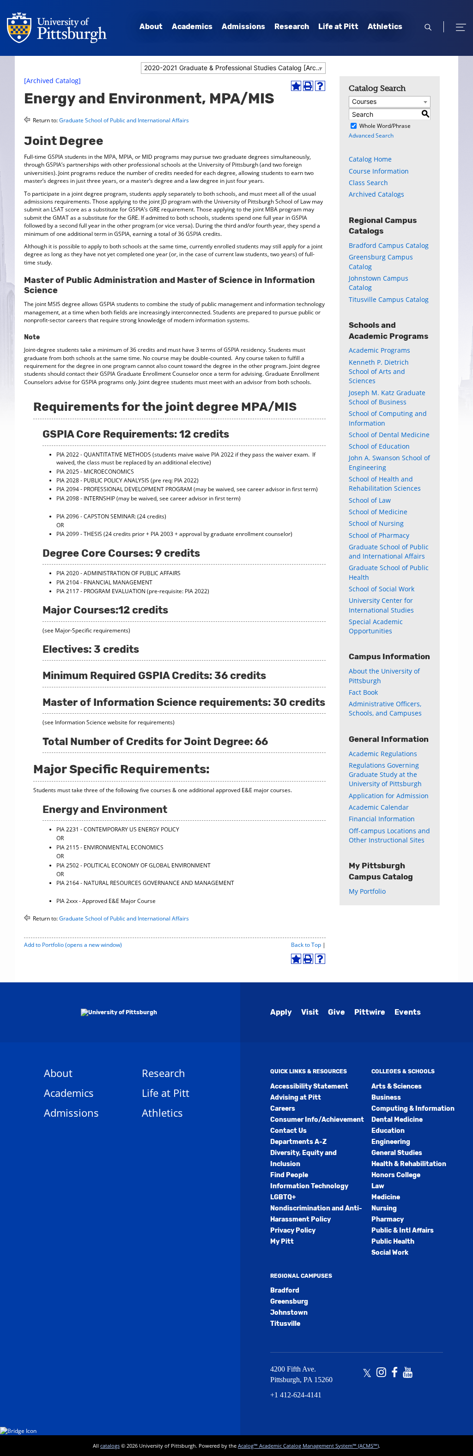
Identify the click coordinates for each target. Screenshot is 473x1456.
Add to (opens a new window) (73, 945)
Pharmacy (387, 1219)
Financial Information (382, 818)
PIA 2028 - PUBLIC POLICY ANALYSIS (102, 480)
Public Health (392, 1241)
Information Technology (309, 1186)
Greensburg (289, 1302)
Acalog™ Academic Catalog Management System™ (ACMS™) (308, 1445)
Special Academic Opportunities (376, 626)
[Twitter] (367, 1373)
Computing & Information (413, 1109)
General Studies (396, 1153)
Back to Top (306, 945)
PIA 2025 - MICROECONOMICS (95, 471)
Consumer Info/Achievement (317, 1120)
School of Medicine (378, 511)
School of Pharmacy (379, 535)
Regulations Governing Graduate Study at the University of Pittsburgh (385, 774)
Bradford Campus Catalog (389, 245)
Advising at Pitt (295, 1097)
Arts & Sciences (396, 1086)
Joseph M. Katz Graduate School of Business (387, 397)
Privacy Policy (292, 1230)
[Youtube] (407, 1373)
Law (377, 1186)
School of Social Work (381, 588)
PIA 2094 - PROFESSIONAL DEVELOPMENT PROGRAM (124, 489)
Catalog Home (370, 159)
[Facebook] (394, 1373)
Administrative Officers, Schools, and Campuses (385, 708)
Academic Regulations (383, 753)
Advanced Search (371, 135)
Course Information (379, 171)
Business (386, 1097)
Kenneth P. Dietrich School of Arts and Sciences (379, 371)
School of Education (379, 446)
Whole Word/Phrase (385, 126)
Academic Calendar (379, 807)
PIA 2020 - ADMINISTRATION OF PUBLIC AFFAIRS (118, 573)
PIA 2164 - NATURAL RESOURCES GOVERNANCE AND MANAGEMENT (145, 883)
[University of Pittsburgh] (100, 1012)
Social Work (389, 1253)
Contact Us (288, 1131)
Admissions (243, 26)
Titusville (285, 1324)
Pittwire (369, 1012)
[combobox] (233, 68)
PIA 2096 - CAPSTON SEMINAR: (96, 516)
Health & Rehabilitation (408, 1164)
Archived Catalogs (376, 194)
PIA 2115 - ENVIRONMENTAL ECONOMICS (110, 847)
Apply (281, 1012)
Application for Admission (389, 795)
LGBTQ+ (283, 1197)
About (151, 26)
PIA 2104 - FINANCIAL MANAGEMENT (104, 582)
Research (291, 26)
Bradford (284, 1290)
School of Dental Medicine (389, 434)
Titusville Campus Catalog (389, 299)
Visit (310, 1012)
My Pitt (282, 1241)
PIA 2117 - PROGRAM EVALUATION (101, 591)
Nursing (384, 1208)
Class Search (368, 182)
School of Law (370, 500)
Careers (282, 1109)
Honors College (395, 1175)
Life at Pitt (338, 26)
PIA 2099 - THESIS (79, 534)
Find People (289, 1175)
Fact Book (363, 692)
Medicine (385, 1197)
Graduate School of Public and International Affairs (124, 120)
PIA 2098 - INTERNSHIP (85, 498)
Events (407, 1012)
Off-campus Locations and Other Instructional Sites (389, 835)
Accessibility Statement (309, 1086)
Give (336, 1012)
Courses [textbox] (364, 101)
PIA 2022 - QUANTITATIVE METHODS (103, 454)
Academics (192, 26)
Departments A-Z (298, 1142)
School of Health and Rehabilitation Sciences (385, 484)
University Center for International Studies (381, 605)
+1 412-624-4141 (295, 1395)
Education (388, 1131)
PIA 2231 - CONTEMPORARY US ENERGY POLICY (117, 829)
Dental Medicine (397, 1120)
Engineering (390, 1142)
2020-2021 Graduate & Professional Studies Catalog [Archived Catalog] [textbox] (234, 68)
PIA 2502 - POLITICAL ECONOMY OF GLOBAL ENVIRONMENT (133, 865)
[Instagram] (381, 1373)
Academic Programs (379, 350)
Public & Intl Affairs (402, 1230)
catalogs (110, 1445)
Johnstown (289, 1313)
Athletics (385, 26)
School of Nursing (376, 523)
